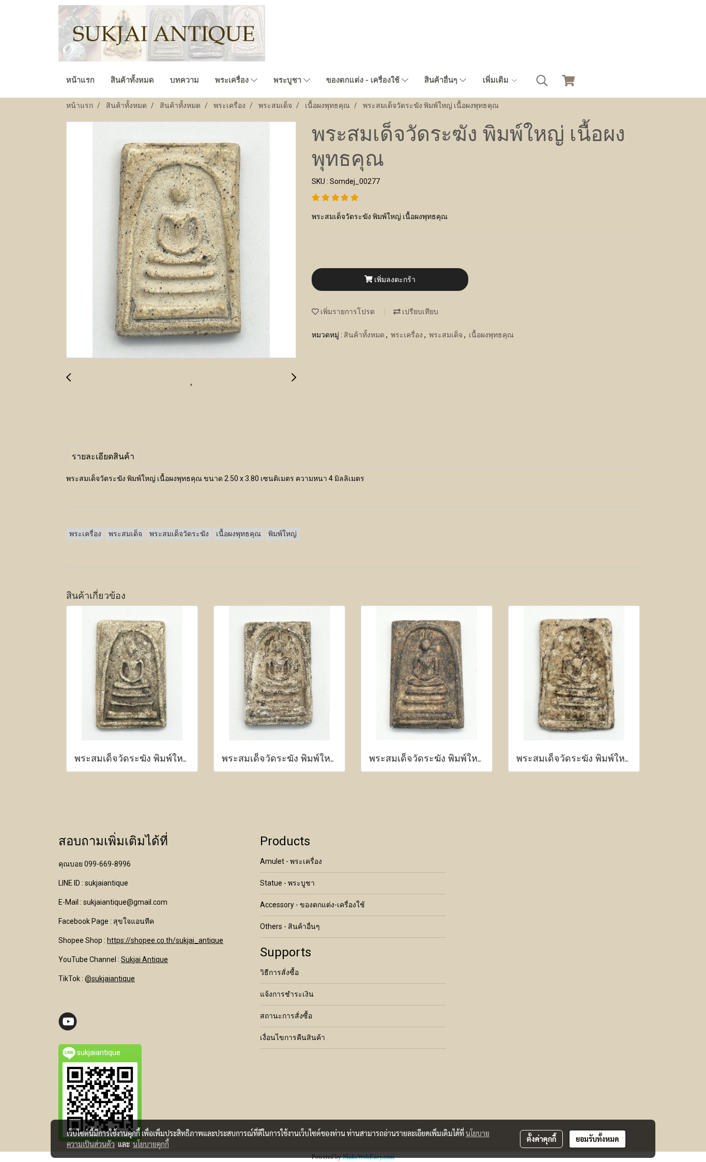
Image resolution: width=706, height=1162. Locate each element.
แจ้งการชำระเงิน (287, 994)
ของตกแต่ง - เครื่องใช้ (364, 80)
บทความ (184, 80)
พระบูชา (288, 80)
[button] (542, 80)
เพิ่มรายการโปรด (347, 311)
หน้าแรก (80, 80)
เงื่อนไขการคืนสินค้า (292, 1037)
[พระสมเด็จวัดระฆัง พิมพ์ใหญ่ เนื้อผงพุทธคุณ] (181, 240)
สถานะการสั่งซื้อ (286, 1016)
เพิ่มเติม (497, 80)
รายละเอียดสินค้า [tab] (103, 456)
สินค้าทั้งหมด (132, 80)
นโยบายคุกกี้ (151, 1144)
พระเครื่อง (233, 80)
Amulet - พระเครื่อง (291, 861)
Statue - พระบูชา (287, 883)
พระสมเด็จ (446, 335)
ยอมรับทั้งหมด (597, 1138)
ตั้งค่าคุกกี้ (541, 1138)
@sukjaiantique (110, 978)
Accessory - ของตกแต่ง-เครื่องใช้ (312, 905)
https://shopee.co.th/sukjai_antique (165, 940)
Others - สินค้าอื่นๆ (290, 926)
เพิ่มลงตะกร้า (394, 279)
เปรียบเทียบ (419, 311)
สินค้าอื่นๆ (441, 80)
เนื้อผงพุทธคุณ (491, 335)
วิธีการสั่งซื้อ (279, 972)
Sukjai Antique (144, 959)
